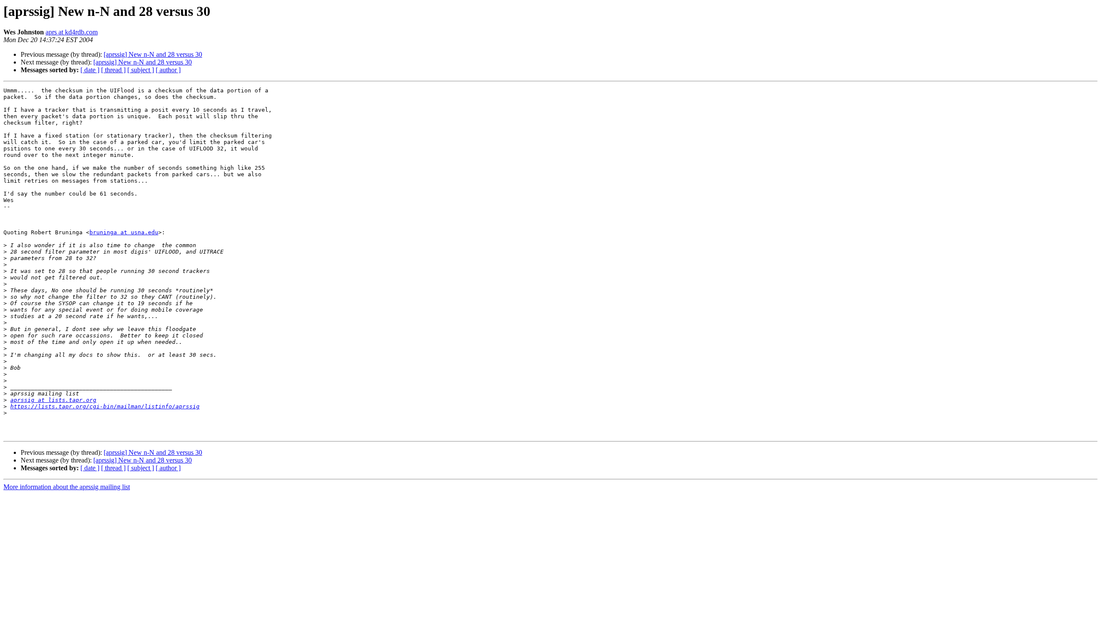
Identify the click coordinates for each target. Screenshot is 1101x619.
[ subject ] (140, 70)
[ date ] (89, 70)
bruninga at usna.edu (123, 232)
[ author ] (168, 70)
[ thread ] (113, 70)
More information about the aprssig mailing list (66, 486)
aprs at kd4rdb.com (72, 32)
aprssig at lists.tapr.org (53, 400)
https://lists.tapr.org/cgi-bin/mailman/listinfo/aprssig (105, 406)
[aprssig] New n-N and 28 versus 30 (153, 54)
